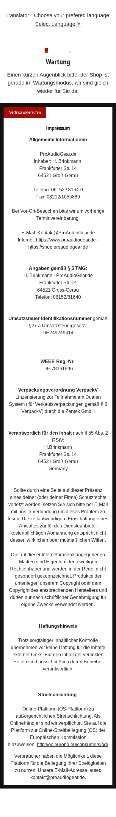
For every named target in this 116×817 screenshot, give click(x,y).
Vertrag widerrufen (25, 112)
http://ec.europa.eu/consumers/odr (72, 744)
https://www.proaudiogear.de (66, 239)
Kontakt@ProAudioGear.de (66, 232)
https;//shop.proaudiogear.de (58, 246)
